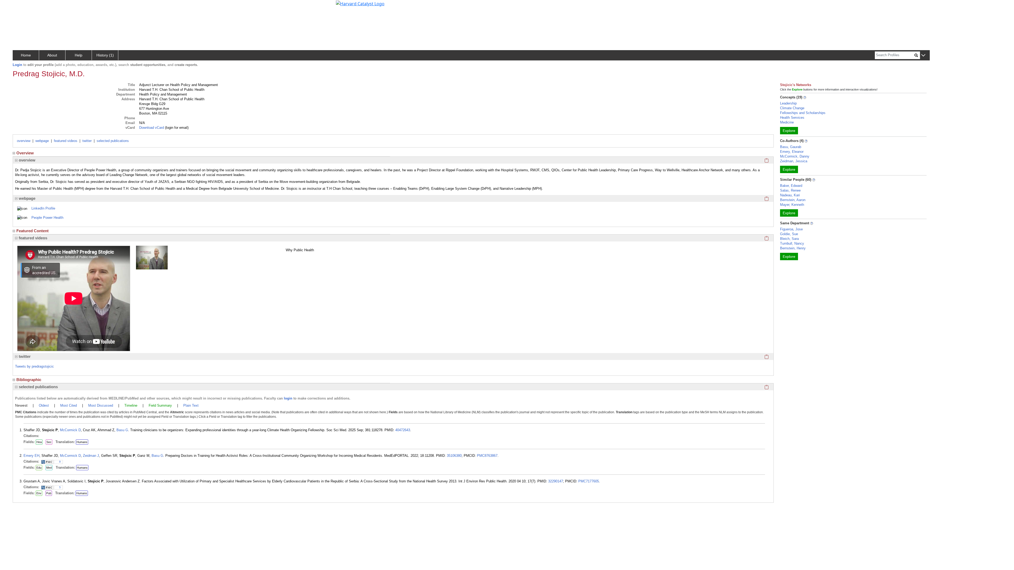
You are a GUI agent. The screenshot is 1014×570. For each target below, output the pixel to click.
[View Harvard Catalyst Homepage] (360, 3)
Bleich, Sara (789, 239)
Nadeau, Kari (790, 195)
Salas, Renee (790, 190)
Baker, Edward (791, 186)
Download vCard (151, 128)
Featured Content (32, 231)
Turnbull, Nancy (792, 243)
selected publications (113, 141)
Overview (25, 153)
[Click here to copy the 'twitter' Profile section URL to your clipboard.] (766, 356)
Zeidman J (91, 456)
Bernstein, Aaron (792, 200)
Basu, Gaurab (790, 147)
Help (78, 55)
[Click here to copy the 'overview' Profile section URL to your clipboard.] (766, 160)
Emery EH (31, 456)
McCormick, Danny (794, 156)
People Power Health (47, 218)
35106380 (454, 456)
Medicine (787, 122)
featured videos (65, 141)
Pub (48, 493)
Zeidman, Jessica (793, 161)
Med (49, 467)
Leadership (788, 103)
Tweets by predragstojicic (34, 366)
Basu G (122, 430)
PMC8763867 (487, 456)
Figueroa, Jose (791, 229)
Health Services (792, 118)
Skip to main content (22, 6)
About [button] (52, 55)
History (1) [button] (105, 55)
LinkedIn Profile (43, 208)
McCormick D (70, 430)
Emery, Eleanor (792, 152)
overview (23, 141)
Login (17, 65)
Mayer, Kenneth (792, 205)
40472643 (402, 430)
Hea (39, 442)
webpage (42, 141)
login (288, 398)
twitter (87, 141)
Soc (48, 442)
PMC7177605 (588, 481)
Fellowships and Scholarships (802, 113)
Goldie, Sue (789, 234)
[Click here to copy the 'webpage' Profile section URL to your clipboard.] (766, 198)
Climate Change (792, 108)
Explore (789, 131)
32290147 (555, 481)
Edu (38, 467)
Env (38, 493)
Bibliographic (28, 379)
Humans (82, 442)
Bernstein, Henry (793, 248)
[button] (923, 56)
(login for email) (176, 128)
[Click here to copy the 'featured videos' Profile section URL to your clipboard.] (766, 238)
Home (26, 55)
